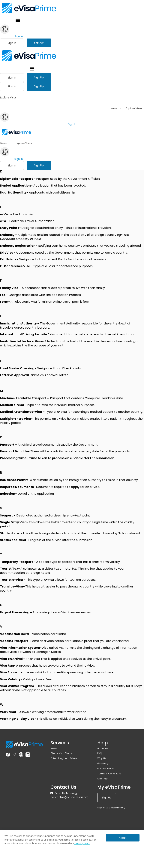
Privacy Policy (105, 768)
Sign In (18, 36)
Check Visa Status (61, 753)
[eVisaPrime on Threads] (21, 755)
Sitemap (102, 778)
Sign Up (39, 43)
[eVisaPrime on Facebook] (8, 755)
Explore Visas (134, 108)
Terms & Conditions (109, 773)
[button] (18, 20)
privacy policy (82, 843)
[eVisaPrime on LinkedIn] (27, 755)
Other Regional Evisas (63, 758)
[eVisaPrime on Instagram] (14, 755)
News (53, 748)
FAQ (99, 753)
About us (102, 748)
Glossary (102, 763)
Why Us (101, 758)
